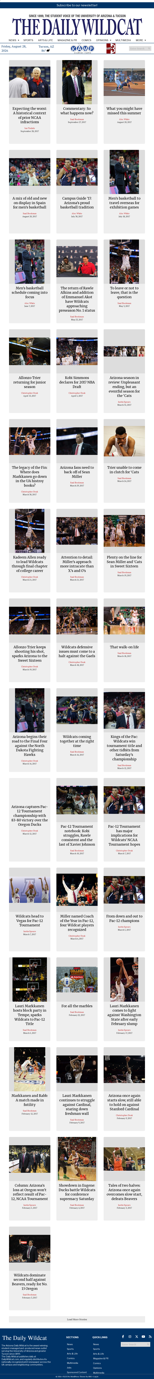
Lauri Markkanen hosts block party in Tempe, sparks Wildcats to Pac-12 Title (29, 1015)
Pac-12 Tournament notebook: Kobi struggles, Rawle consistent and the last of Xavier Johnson (77, 835)
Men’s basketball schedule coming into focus (30, 292)
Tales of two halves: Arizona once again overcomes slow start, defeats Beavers (124, 1192)
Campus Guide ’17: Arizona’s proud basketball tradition (77, 202)
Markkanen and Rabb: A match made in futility (29, 1100)
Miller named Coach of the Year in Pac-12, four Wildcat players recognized (77, 923)
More (139, 40)
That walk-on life (124, 647)
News (12, 40)
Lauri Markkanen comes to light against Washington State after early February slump (124, 1015)
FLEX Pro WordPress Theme (74, 1376)
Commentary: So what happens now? (76, 110)
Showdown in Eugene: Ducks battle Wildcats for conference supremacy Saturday (77, 1192)
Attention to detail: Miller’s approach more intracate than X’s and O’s (77, 564)
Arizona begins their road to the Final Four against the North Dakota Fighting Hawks (30, 746)
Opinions (102, 40)
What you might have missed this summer (124, 110)
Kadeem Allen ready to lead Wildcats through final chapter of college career (30, 564)
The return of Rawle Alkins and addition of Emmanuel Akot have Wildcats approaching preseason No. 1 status (77, 299)
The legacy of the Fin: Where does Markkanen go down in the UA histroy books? (29, 476)
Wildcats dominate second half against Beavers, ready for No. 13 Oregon (29, 1282)
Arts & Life (45, 40)
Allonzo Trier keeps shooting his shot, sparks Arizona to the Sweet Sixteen (29, 654)
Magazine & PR (67, 40)
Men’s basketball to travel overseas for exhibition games (124, 202)
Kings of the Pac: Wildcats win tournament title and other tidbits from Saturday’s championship (124, 748)
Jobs (69, 1367)
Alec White (124, 119)
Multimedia (123, 40)
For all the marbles (77, 1006)
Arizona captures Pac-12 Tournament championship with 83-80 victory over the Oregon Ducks (29, 816)
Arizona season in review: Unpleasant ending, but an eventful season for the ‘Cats (124, 387)
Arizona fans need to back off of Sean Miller (77, 472)
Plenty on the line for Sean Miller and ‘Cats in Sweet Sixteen (124, 561)
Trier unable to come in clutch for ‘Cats (124, 469)
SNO (90, 1376)
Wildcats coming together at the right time (77, 741)
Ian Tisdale (30, 128)
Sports (28, 40)
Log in (96, 1376)
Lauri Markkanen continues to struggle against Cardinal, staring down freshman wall (77, 1105)
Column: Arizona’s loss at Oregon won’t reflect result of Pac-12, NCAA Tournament (29, 1192)
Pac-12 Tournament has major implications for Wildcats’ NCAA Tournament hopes (124, 835)
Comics (86, 40)
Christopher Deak (29, 392)
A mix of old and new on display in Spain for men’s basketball (29, 202)
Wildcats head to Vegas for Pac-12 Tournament (30, 920)
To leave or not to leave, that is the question (124, 292)
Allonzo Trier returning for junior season (29, 382)
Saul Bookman (77, 119)
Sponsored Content (77, 1372)
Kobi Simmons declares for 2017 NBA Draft (77, 382)
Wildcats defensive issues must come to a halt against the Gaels (77, 651)
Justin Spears (124, 401)
